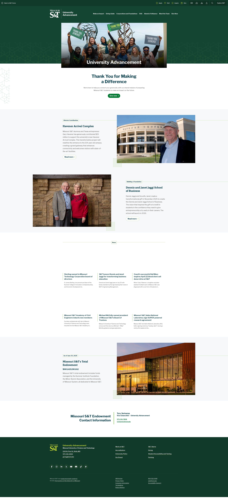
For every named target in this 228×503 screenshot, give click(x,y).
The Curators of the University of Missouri (67, 480)
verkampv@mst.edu (124, 422)
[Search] (212, 3)
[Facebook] (52, 467)
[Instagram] (56, 467)
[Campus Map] (196, 3)
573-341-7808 (122, 419)
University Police (121, 454)
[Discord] (76, 467)
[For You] (206, 3)
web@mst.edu (152, 481)
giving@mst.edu (68, 457)
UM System (118, 478)
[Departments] (201, 3)
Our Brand (119, 457)
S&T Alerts (152, 447)
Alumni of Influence (150, 14)
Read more (68, 157)
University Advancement (70, 13)
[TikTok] (81, 467)
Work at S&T (119, 447)
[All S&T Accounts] (86, 467)
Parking (151, 457)
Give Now (174, 14)
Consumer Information (122, 483)
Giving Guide (110, 14)
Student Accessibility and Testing (160, 454)
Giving (150, 450)
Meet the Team (164, 14)
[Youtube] (71, 467)
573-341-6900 (68, 454)
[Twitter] (66, 467)
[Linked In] (61, 467)
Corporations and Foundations (126, 14)
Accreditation (120, 450)
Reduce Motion (120, 487)
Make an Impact (98, 14)
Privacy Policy (119, 481)
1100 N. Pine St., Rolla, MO (71, 451)
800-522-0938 (152, 478)
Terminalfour (119, 485)
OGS (140, 14)
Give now (113, 96)
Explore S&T (221, 3)
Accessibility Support (154, 483)
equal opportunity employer (69, 478)
